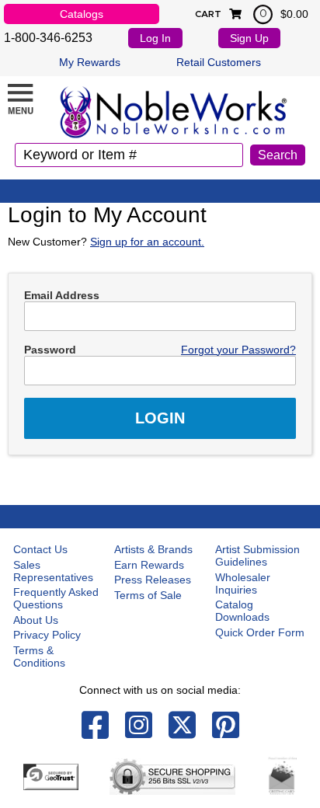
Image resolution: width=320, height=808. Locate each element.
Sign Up (249, 38)
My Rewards (89, 62)
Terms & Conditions (39, 656)
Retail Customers (218, 62)
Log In (155, 38)
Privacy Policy (47, 635)
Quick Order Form (259, 632)
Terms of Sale (148, 595)
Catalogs (81, 14)
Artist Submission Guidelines (257, 555)
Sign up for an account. (147, 241)
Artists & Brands (153, 549)
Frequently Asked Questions (56, 598)
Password (50, 349)
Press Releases (152, 579)
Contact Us (40, 549)
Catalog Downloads (242, 610)
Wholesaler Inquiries (242, 583)
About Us (35, 620)
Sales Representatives (53, 571)
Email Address (61, 295)
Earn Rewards (149, 565)
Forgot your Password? (238, 349)
